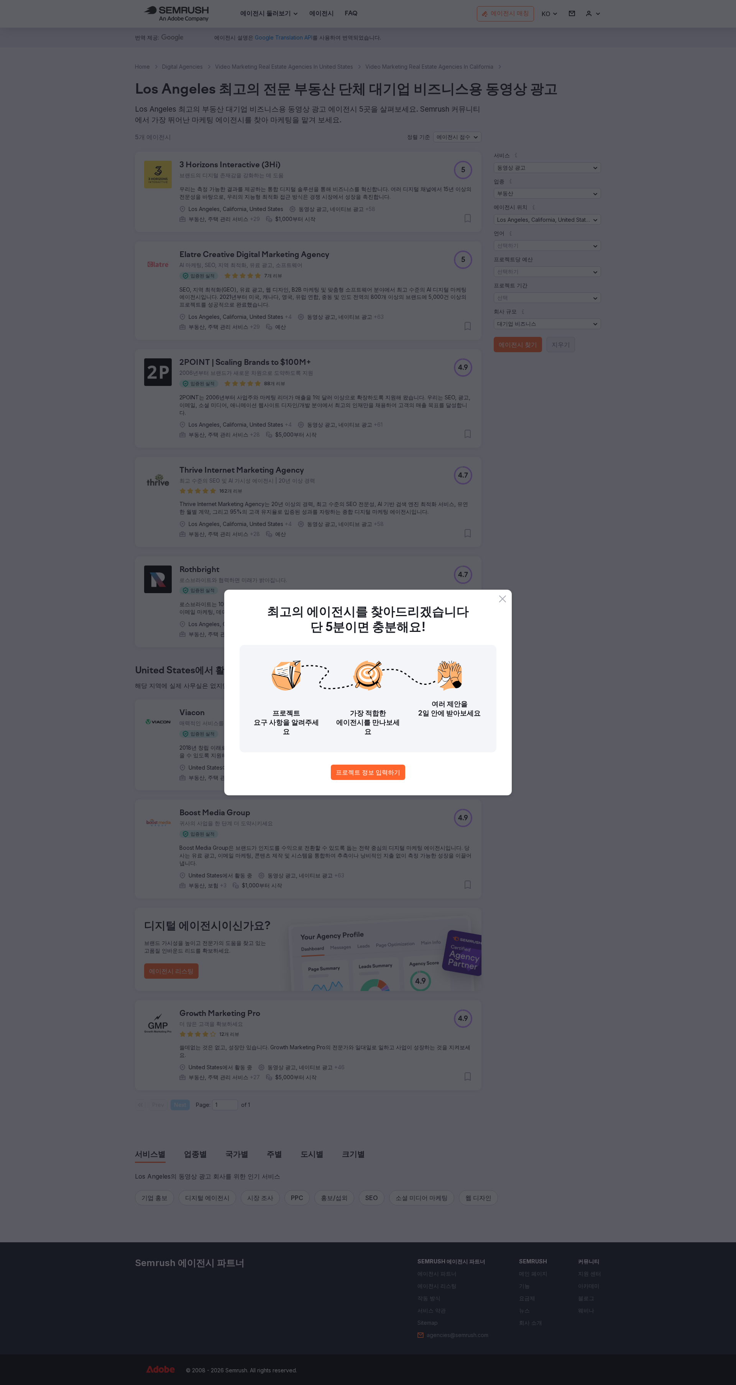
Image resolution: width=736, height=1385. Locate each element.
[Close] (502, 599)
